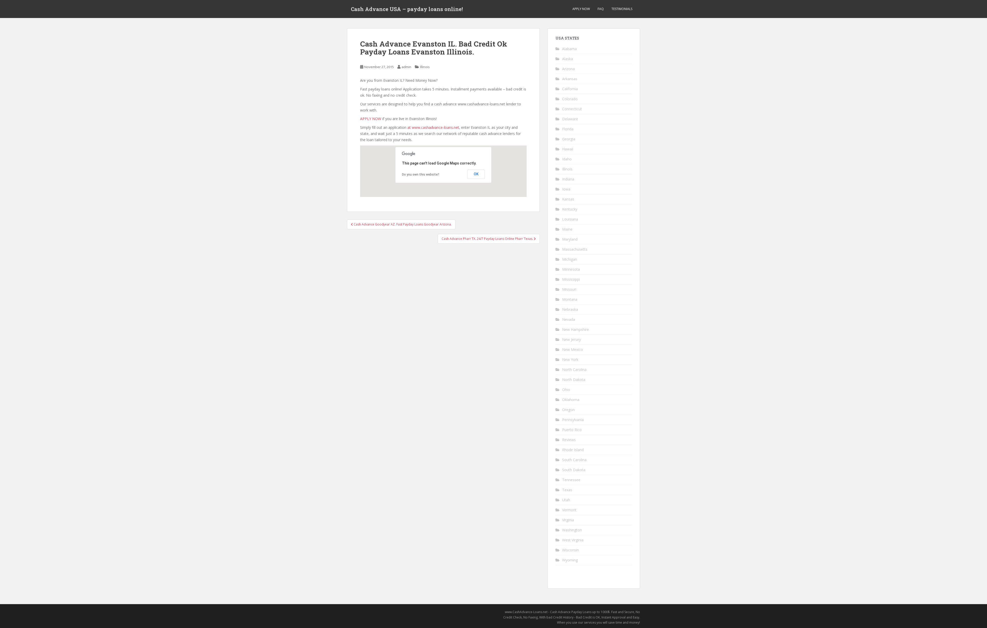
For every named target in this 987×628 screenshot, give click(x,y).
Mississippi (571, 279)
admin (406, 67)
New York (570, 359)
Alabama (569, 48)
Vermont (569, 509)
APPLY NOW (581, 9)
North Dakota (573, 379)
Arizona (568, 68)
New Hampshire (575, 329)
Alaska (567, 58)
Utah (566, 499)
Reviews (569, 439)
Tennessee (571, 479)
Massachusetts (574, 249)
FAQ (601, 9)
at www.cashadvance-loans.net (433, 127)
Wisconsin (570, 550)
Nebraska (570, 309)
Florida (567, 128)
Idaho (567, 159)
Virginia (568, 519)
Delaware (570, 118)
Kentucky (569, 209)
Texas (567, 489)
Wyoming (570, 560)
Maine (567, 229)
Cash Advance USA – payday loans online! (407, 9)
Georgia (568, 138)
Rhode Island (573, 449)
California (570, 88)
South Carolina (574, 459)
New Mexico (572, 349)
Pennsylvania (573, 419)
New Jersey (571, 339)
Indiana (568, 179)
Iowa (566, 189)
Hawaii (567, 149)
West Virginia (572, 540)
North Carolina (574, 369)
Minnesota (571, 269)
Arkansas (569, 78)
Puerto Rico (572, 429)
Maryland (570, 239)
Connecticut (572, 108)
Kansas (568, 199)
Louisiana (570, 219)
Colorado (570, 98)
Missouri (569, 289)
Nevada (568, 319)
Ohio (566, 389)
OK (476, 174)
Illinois (425, 67)
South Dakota (573, 469)
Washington (572, 529)
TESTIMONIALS (621, 9)
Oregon (568, 409)
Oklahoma (570, 399)
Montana (569, 299)
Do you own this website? (420, 174)
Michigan (569, 259)
